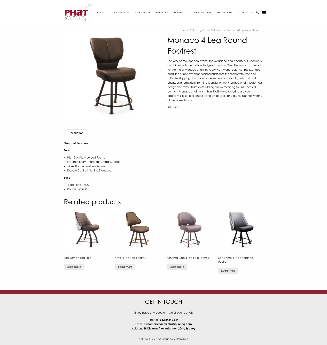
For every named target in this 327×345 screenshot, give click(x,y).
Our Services (121, 12)
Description (76, 133)
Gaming (179, 12)
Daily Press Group (179, 339)
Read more (74, 267)
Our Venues (142, 12)
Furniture (162, 12)
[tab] (76, 133)
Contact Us (245, 12)
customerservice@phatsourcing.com (168, 324)
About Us (101, 12)
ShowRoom (224, 12)
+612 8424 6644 (168, 319)
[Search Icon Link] (257, 12)
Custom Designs (201, 12)
